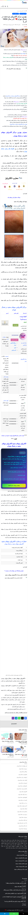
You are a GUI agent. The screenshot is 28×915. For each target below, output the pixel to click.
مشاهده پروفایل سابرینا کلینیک (14, 485)
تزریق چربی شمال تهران (22, 814)
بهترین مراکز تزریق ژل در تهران (21, 866)
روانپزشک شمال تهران (23, 828)
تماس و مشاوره (14, 339)
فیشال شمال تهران (23, 808)
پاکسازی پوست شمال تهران (22, 788)
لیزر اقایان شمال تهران (23, 820)
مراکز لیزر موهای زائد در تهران (7, 741)
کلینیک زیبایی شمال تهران (22, 780)
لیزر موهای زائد (15, 13)
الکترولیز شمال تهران (23, 791)
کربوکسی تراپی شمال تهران (22, 777)
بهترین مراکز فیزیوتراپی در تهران (21, 860)
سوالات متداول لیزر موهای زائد (14, 197)
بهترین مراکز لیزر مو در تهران (22, 855)
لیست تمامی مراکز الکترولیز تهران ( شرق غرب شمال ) (12, 435)
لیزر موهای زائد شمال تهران (22, 765)
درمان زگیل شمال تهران (22, 794)
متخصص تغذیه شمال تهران (22, 811)
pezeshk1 (24, 24)
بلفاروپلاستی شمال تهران (22, 785)
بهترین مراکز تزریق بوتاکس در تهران (20, 869)
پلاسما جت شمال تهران (22, 800)
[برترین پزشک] (24, 2)
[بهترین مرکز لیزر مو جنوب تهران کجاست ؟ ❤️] (21, 749)
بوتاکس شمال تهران (23, 771)
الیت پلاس (14, 350)
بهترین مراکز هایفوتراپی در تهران (21, 857)
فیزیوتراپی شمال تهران (23, 783)
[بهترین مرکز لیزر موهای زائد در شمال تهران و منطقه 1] (21, 736)
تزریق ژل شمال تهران (23, 768)
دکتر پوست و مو (20, 10)
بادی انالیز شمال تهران (23, 825)
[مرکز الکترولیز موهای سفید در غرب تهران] (7, 749)
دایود (15, 347)
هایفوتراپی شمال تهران (22, 774)
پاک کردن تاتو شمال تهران (22, 823)
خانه (25, 10)
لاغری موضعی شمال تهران (22, 805)
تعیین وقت (15, 325)
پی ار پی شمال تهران (23, 803)
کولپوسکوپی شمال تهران (22, 797)
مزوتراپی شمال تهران (23, 817)
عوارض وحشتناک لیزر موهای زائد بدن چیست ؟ (14, 570)
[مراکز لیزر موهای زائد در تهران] (7, 736)
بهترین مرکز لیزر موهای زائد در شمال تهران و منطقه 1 (21, 742)
